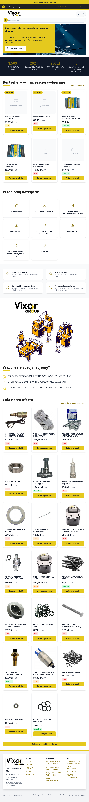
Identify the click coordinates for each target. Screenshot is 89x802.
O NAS (28, 761)
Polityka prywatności (39, 795)
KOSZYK (29, 771)
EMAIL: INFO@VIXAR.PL (52, 779)
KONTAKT (29, 768)
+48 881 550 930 (17, 48)
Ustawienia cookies (78, 795)
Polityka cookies (53, 795)
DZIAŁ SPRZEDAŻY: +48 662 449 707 (53, 762)
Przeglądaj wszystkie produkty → (72, 403)
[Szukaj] (6, 20)
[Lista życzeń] (78, 13)
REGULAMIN (71, 772)
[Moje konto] (83, 13)
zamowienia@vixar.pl (79, 7)
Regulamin (63, 795)
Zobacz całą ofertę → (78, 85)
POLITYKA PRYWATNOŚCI (72, 776)
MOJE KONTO (31, 774)
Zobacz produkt (16, 130)
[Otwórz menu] (5, 13)
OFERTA (29, 765)
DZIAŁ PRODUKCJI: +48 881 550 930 (53, 768)
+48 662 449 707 (61, 7)
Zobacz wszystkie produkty (44, 744)
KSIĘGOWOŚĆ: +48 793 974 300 (53, 774)
